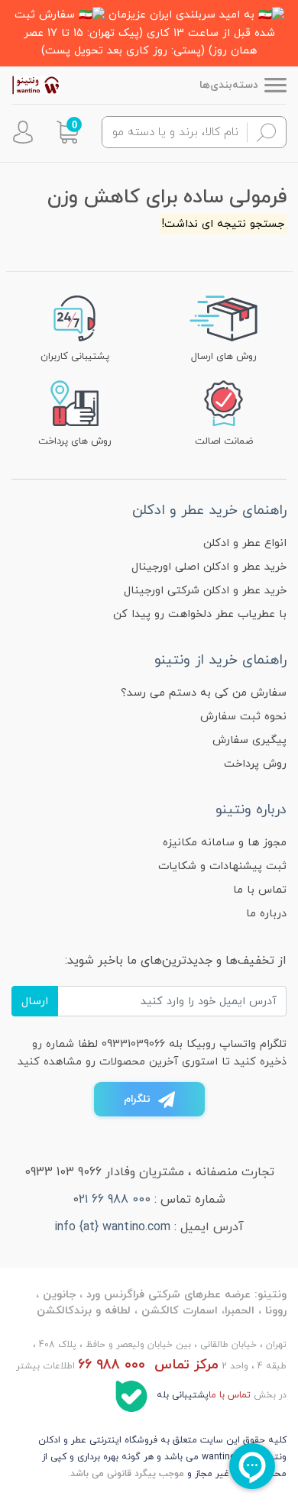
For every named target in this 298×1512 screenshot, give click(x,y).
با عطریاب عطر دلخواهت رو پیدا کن (200, 614)
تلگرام (137, 1099)
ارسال (34, 1001)
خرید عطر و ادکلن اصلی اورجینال (209, 567)
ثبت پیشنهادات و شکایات (222, 866)
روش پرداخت (255, 764)
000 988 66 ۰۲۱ (112, 1199)
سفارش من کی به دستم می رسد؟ (204, 693)
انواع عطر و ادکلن (245, 543)
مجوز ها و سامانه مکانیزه (225, 843)
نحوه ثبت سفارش (243, 717)
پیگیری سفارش (249, 740)
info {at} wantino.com (112, 1227)
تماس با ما (260, 890)
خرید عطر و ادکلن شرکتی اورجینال (205, 591)
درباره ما (266, 914)
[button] (67, 132)
